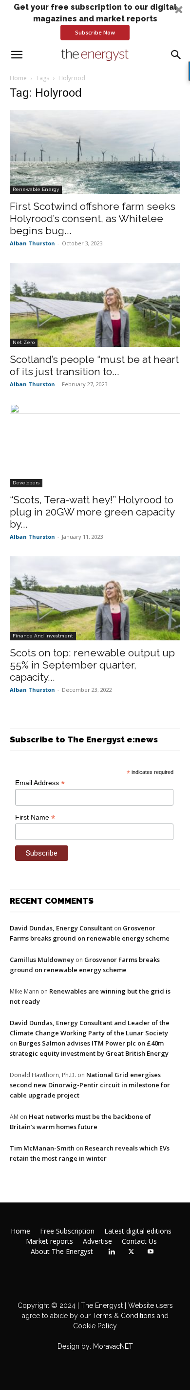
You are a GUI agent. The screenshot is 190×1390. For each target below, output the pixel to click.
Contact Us (139, 1241)
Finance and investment (43, 635)
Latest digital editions (137, 1231)
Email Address (40, 783)
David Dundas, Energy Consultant (61, 928)
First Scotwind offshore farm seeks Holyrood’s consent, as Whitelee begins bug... (92, 218)
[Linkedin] (111, 1252)
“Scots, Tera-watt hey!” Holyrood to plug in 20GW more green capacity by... (92, 512)
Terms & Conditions (123, 1316)
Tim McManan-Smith (42, 1148)
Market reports (49, 1241)
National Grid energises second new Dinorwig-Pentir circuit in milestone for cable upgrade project (90, 1084)
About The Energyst (62, 1251)
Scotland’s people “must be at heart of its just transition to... (94, 365)
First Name (35, 817)
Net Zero (24, 342)
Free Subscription (67, 1231)
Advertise (97, 1241)
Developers (26, 482)
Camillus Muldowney (42, 959)
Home (18, 78)
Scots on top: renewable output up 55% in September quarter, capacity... (92, 665)
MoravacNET (113, 1346)
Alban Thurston (32, 243)
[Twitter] (131, 1252)
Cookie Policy (95, 1326)
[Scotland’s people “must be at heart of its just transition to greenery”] (95, 305)
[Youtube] (150, 1252)
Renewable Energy (36, 189)
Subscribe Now (95, 32)
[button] (95, 21)
